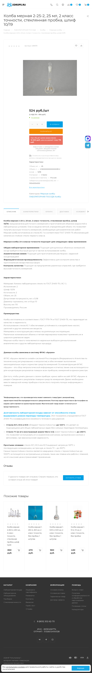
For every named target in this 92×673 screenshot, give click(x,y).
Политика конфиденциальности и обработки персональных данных (80, 598)
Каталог (8, 585)
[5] (19, 45)
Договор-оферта (57, 600)
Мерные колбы (47, 194)
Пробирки (8, 599)
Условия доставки (57, 593)
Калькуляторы (77, 609)
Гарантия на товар (57, 596)
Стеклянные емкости (12, 602)
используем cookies (15, 667)
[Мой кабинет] (63, 5)
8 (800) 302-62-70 (46, 621)
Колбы (58, 197)
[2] (12, 45)
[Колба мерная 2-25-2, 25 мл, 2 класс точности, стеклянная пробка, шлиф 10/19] (50, 78)
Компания (31, 585)
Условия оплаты (56, 590)
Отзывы (29, 609)
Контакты (30, 599)
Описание (11, 212)
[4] (16, 45)
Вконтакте (39, 637)
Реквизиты (30, 595)
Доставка (64, 212)
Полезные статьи (79, 606)
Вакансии (29, 602)
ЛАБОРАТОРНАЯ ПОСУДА (41, 197)
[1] (9, 45)
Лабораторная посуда (13, 590)
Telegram (46, 637)
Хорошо (80, 668)
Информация (57, 585)
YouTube (52, 637)
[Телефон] (51, 5)
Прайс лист (30, 606)
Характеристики (30, 212)
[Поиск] (57, 5)
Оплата (49, 212)
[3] (14, 45)
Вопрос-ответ (77, 590)
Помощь (76, 585)
